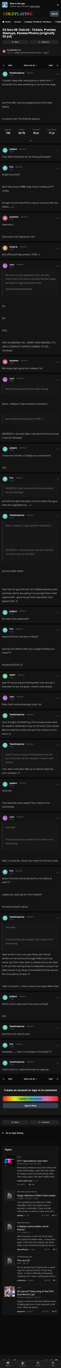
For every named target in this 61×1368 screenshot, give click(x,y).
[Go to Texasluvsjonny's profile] (5, 74)
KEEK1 (12, 675)
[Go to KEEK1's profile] (5, 676)
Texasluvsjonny (17, 73)
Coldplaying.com (24, 1256)
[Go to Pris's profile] (5, 168)
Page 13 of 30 (29, 65)
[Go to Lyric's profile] (5, 265)
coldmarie (21, 1280)
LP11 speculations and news (32, 1160)
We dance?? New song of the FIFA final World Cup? (35, 1293)
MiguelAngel (22, 1249)
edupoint (21, 1311)
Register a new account (30, 1098)
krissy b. (14, 247)
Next (51, 65)
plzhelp (20, 1215)
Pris (11, 167)
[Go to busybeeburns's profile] (4, 51)
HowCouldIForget (24, 1180)
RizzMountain (23, 1163)
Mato (19, 1263)
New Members (23, 1222)
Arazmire (14, 217)
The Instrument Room (27, 1191)
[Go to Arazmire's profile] (5, 218)
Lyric (12, 264)
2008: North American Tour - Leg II (32, 52)
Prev (10, 65)
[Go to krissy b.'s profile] (5, 248)
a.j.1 (18, 1232)
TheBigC (20, 1198)
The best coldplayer (25, 1297)
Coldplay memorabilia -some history (32, 1228)
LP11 (19, 1157)
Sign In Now (30, 1105)
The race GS (23, 1260)
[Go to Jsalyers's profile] (5, 150)
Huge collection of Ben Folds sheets (36, 1195)
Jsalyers (13, 149)
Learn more (5, 5)
